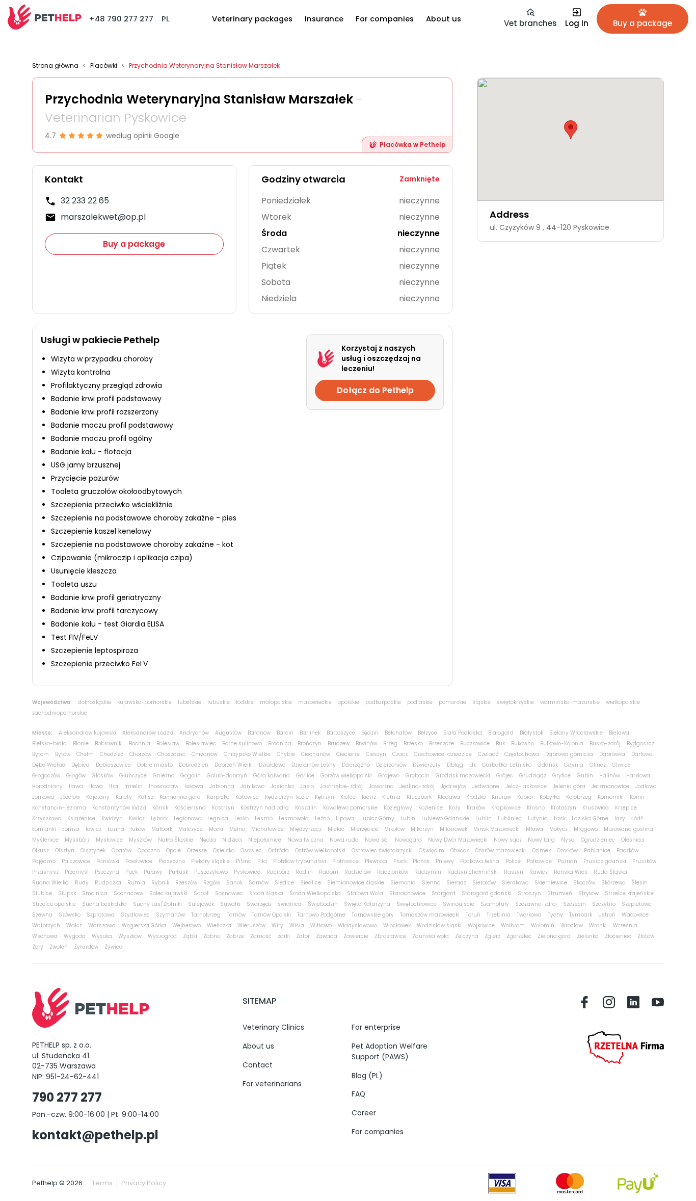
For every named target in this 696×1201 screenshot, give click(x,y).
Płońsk (421, 861)
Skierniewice (550, 882)
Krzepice (626, 808)
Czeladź (488, 754)
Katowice (247, 797)
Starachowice (407, 893)
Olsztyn (64, 850)
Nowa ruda (344, 840)
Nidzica (232, 840)
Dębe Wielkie (48, 765)
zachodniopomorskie (59, 713)
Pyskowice (247, 872)
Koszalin (306, 808)
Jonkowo (43, 797)
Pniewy (445, 861)
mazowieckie (315, 702)
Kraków (476, 808)
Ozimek (541, 850)
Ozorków (567, 850)
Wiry (277, 925)
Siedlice (310, 882)
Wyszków (130, 936)
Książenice (81, 818)
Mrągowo (586, 829)
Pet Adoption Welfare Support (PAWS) (389, 1051)
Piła (262, 861)
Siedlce (284, 882)
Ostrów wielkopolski (320, 850)
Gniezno (163, 775)
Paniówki (107, 861)
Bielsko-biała (49, 743)
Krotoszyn (563, 808)
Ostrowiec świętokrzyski (382, 850)
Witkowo (321, 925)
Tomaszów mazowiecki (430, 915)
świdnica (290, 904)
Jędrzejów (453, 786)
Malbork (161, 829)
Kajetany (98, 797)
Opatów (121, 850)
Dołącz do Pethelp (375, 390)
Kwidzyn (112, 818)
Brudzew (339, 743)
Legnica (217, 818)
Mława (534, 829)
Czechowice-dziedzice (443, 754)
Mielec (336, 829)
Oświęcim (431, 850)
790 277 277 (67, 1097)
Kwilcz (137, 818)
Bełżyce (427, 733)
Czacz (400, 754)
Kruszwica (595, 808)
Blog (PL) (367, 1076)
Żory (37, 947)
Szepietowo (636, 904)
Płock (400, 861)
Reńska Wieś (570, 872)
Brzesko (413, 743)
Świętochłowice (416, 904)
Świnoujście (458, 904)
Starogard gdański (487, 893)
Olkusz (40, 850)
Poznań (567, 861)
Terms (102, 1183)
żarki (284, 936)
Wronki (598, 925)
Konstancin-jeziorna (59, 808)
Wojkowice (481, 925)
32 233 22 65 (85, 200)
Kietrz (369, 797)
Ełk (472, 765)
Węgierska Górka (144, 925)
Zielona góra (554, 936)
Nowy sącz (508, 840)
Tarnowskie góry (373, 915)
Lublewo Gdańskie (445, 818)
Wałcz (74, 925)
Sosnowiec (229, 893)
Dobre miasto (155, 765)
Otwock (459, 850)
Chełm (85, 754)
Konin (637, 797)
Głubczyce (133, 775)
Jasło (307, 786)
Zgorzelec (518, 936)
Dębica (80, 765)
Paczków (627, 850)
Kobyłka (550, 797)
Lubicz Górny (377, 818)
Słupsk (67, 893)
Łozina (116, 829)
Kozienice (430, 808)
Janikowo (252, 786)
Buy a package (134, 244)
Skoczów (584, 882)
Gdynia (573, 765)
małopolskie (276, 702)
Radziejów (357, 872)
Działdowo (272, 765)
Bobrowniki (109, 743)
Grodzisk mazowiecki (463, 775)
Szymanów (170, 915)
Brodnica (279, 743)
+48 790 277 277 (121, 19)
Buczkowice (475, 743)
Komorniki (611, 797)
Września (625, 925)
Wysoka (102, 936)
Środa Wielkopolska (315, 893)
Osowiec (251, 850)
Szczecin (574, 904)
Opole (173, 850)
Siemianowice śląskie (355, 882)
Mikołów (394, 829)
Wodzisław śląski (439, 925)
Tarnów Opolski (271, 915)
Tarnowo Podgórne (321, 915)
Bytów (62, 754)
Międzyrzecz (306, 829)
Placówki (103, 65)
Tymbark (580, 915)
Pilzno (243, 861)
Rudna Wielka (50, 882)
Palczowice (76, 861)
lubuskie (218, 702)
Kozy (455, 808)
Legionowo (187, 818)
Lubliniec (510, 818)
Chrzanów (205, 754)
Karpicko (218, 797)
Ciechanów (315, 754)
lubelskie (189, 702)
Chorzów (140, 754)
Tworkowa (529, 915)
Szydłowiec (135, 915)
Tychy (555, 915)
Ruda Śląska (610, 872)
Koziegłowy (398, 808)
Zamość (261, 936)
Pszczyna (107, 872)
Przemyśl (77, 872)
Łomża (70, 829)
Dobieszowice (113, 765)
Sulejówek (201, 904)
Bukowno (522, 743)
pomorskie (452, 702)
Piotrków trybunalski (299, 861)
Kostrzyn (223, 808)
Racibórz (277, 872)
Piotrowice (345, 861)
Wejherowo (186, 925)
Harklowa (638, 775)
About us (258, 1046)
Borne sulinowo (242, 743)
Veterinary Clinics (273, 1027)
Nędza (207, 840)
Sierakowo (515, 882)
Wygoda (75, 936)
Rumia (136, 882)
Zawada (326, 936)
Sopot (201, 893)
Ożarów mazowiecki (500, 850)
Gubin (585, 775)
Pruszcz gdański (604, 861)
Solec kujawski (168, 893)
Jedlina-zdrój (417, 786)
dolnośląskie (94, 702)
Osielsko (223, 850)
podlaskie (420, 702)
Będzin (370, 733)
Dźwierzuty (427, 765)
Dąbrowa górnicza (569, 754)
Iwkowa (193, 786)
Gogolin (190, 775)
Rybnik (160, 882)
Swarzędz (259, 904)
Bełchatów (398, 733)
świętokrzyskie (515, 702)
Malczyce (190, 829)
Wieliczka (219, 925)
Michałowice (267, 829)
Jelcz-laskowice (526, 786)
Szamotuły (494, 904)
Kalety (124, 797)
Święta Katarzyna (367, 904)
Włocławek (397, 925)
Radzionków (392, 872)
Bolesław (167, 743)
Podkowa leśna (479, 861)
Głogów (76, 775)
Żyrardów (86, 947)
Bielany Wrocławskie (576, 733)
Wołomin (542, 925)
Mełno (237, 829)
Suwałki (230, 904)
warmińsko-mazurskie (570, 702)
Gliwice (621, 765)
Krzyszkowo (46, 818)
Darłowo (641, 754)
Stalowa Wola (365, 893)
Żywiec (113, 947)
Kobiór (525, 797)
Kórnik (160, 808)
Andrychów (194, 733)
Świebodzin (323, 904)
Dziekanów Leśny (313, 765)
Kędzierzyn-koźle (287, 797)
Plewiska (376, 861)
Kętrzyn (324, 797)
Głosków (102, 775)
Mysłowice (109, 840)
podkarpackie (383, 702)
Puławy (153, 872)
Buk (500, 743)
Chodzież (111, 754)
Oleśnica (632, 840)
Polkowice (539, 861)
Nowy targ (541, 840)
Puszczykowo (211, 872)
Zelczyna (466, 936)
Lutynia (538, 818)
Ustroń (606, 915)
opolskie (348, 702)
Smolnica (95, 893)
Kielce (348, 797)
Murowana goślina (628, 829)
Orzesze (197, 850)
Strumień (559, 893)
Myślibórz (77, 840)
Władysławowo (357, 925)
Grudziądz (532, 775)
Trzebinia (499, 915)
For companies (378, 1132)
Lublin (483, 818)
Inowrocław (163, 786)
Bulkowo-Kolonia (561, 743)
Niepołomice (264, 840)
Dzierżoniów (391, 765)
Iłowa (96, 786)
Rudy (82, 882)
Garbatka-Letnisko (506, 765)
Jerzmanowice (610, 786)
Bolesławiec (200, 743)
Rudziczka (108, 882)
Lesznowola (294, 818)
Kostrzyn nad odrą (264, 808)
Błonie (81, 743)
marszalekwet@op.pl (103, 217)
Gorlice (305, 775)
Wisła (296, 925)
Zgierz (492, 936)
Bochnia (139, 743)
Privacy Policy (143, 1183)
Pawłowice (138, 861)
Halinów (609, 775)
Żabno (211, 936)
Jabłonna (221, 786)
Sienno (431, 882)
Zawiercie (355, 936)
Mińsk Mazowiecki (496, 829)
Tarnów (236, 915)
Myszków (140, 840)
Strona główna (55, 65)
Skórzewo (613, 882)
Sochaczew (128, 893)
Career (364, 1113)
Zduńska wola (430, 936)
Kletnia (391, 797)
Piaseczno (171, 861)
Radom (328, 872)
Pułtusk (178, 872)
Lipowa (345, 818)
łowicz (93, 829)
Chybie (286, 754)
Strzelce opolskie (54, 904)
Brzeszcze (441, 743)
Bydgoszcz (640, 743)
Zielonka (588, 936)
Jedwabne (485, 786)
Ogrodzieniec (598, 840)
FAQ (358, 1094)
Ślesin (639, 882)
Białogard (501, 733)
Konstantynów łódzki (119, 808)
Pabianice (597, 850)
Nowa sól (377, 840)
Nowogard (408, 840)
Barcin (285, 733)
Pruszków (644, 861)
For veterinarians (272, 1084)
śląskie (481, 702)
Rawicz (538, 872)
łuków (137, 829)
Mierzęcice (364, 829)
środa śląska (266, 893)
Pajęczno (44, 861)
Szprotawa (101, 915)
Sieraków (484, 882)
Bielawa (619, 733)
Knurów (501, 797)
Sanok (234, 882)
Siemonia (403, 882)
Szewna (42, 915)
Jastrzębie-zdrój (341, 786)
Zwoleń (58, 947)
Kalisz (145, 797)
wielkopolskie (623, 702)
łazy (619, 818)
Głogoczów (46, 775)
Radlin (304, 872)
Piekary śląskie (210, 861)
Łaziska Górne (590, 818)
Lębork (159, 818)
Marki (216, 829)
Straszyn (529, 893)
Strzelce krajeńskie (629, 893)
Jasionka (282, 786)
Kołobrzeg (579, 797)
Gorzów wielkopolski (346, 775)
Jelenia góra (569, 786)
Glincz (598, 765)
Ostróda (278, 850)
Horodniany (47, 786)
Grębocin (418, 775)
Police (513, 861)
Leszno (264, 818)
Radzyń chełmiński (472, 872)
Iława (76, 786)
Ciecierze (348, 754)
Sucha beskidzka (104, 904)
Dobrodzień (193, 765)
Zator (303, 936)
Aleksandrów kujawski (87, 733)
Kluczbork (419, 797)
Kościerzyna (190, 808)
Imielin (133, 786)
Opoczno (149, 850)
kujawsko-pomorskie (144, 702)
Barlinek (310, 733)
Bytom (40, 754)
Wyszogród (162, 936)
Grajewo (388, 775)
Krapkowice (506, 808)
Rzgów (211, 882)
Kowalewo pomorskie (350, 808)
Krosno (536, 808)
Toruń (473, 915)
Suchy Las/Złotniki (157, 904)
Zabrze (235, 936)
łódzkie (245, 702)
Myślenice (45, 840)
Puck (131, 872)
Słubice (42, 893)
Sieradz (456, 882)
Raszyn (513, 872)
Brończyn (310, 743)
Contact (258, 1065)
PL (165, 19)
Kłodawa (449, 797)
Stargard (444, 893)
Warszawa (102, 925)
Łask (560, 818)
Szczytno (603, 904)
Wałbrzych (46, 925)
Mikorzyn (422, 829)
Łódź (637, 818)
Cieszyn (376, 754)
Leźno (322, 818)
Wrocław (571, 925)
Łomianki (44, 829)
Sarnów (259, 882)
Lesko (241, 818)
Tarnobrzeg (206, 915)
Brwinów (366, 743)
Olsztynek (93, 850)
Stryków (588, 893)
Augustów (228, 733)
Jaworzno (381, 786)
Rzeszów (186, 882)
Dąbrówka (612, 754)
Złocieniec (618, 936)
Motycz (558, 829)
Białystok (531, 733)
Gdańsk (548, 765)
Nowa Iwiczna (305, 840)
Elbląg (455, 765)
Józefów (70, 797)
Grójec (504, 775)
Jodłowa (646, 786)
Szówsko (70, 915)
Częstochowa (521, 754)
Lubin (407, 818)
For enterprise (376, 1027)
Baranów (259, 733)
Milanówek (453, 829)
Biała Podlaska (462, 733)
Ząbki (190, 936)
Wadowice (635, 915)
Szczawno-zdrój (536, 904)
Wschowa (45, 936)
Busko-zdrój (605, 743)
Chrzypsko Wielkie (247, 754)
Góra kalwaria (271, 775)
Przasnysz (45, 872)
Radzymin (427, 872)
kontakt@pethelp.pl (95, 1135)
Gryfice (561, 775)
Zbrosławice (390, 936)
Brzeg (390, 743)
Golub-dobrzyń (227, 775)
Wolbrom (513, 925)
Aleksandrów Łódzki (147, 733)
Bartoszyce (341, 733)
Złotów (645, 936)
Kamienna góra (180, 797)
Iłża (113, 786)
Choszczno (171, 754)
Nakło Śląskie (175, 840)
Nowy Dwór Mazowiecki (458, 840)
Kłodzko (476, 797)
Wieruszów (251, 925)
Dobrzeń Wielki (234, 765)
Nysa (568, 840)
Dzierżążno (356, 765)
